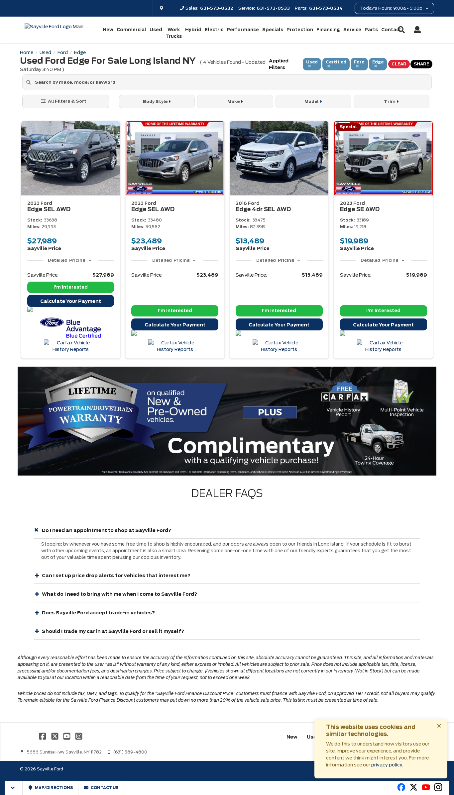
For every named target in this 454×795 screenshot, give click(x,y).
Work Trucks (174, 33)
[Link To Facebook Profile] (43, 736)
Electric (214, 29)
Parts (371, 29)
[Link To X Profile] (55, 736)
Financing (328, 29)
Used (156, 29)
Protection (299, 29)
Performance (243, 29)
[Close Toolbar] (14, 788)
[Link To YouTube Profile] (67, 736)
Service (352, 29)
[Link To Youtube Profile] (426, 790)
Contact (391, 29)
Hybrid (193, 29)
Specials (272, 29)
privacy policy (386, 764)
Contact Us (104, 787)
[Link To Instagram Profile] (78, 736)
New (108, 29)
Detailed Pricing (66, 260)
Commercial (131, 29)
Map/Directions (53, 787)
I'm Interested (71, 287)
